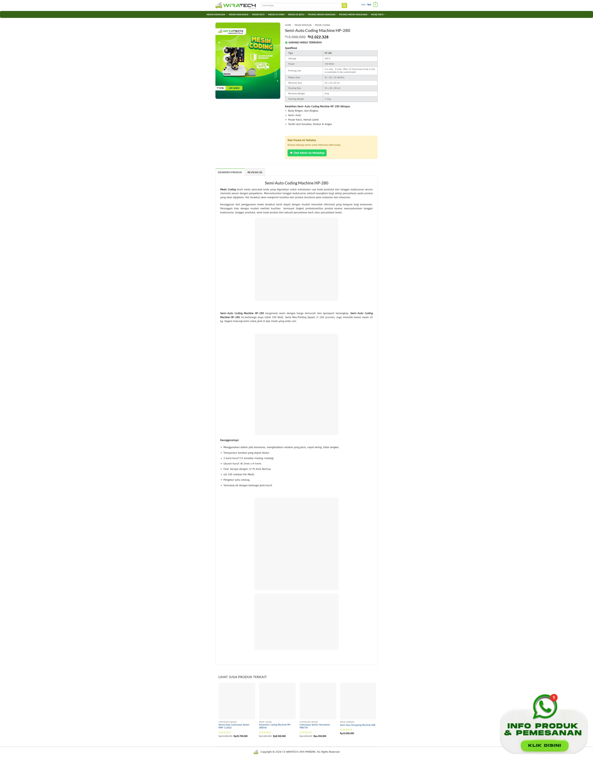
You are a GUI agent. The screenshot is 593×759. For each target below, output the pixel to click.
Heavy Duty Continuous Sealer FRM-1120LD (234, 726)
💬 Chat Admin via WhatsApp (307, 152)
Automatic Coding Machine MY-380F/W (275, 726)
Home (288, 25)
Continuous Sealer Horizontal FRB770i (315, 726)
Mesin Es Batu (296, 14)
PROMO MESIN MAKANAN (353, 14)
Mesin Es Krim (276, 14)
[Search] (344, 5)
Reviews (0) (255, 172)
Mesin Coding (322, 25)
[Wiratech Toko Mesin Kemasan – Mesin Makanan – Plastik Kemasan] (235, 5)
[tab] (229, 172)
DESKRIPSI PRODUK (230, 172)
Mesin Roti (258, 14)
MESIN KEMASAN (303, 25)
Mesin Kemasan (216, 14)
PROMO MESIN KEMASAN (321, 14)
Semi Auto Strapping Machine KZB (357, 725)
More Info (377, 14)
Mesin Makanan (238, 14)
